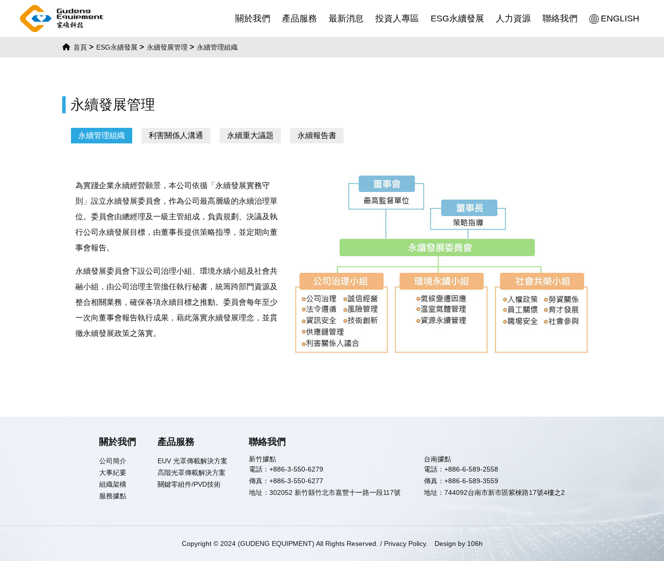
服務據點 (112, 496)
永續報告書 (316, 135)
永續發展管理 (167, 47)
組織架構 (112, 484)
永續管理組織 (101, 135)
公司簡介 (112, 461)
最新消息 (346, 18)
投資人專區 (397, 18)
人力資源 (513, 18)
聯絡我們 (559, 18)
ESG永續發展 (457, 18)
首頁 (79, 47)
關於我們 (252, 18)
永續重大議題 (250, 135)
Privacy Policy (405, 543)
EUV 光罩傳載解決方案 (192, 461)
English (620, 18)
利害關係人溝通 (176, 135)
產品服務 (299, 18)
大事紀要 (112, 472)
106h (475, 543)
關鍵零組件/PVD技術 (189, 484)
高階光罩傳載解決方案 (191, 472)
